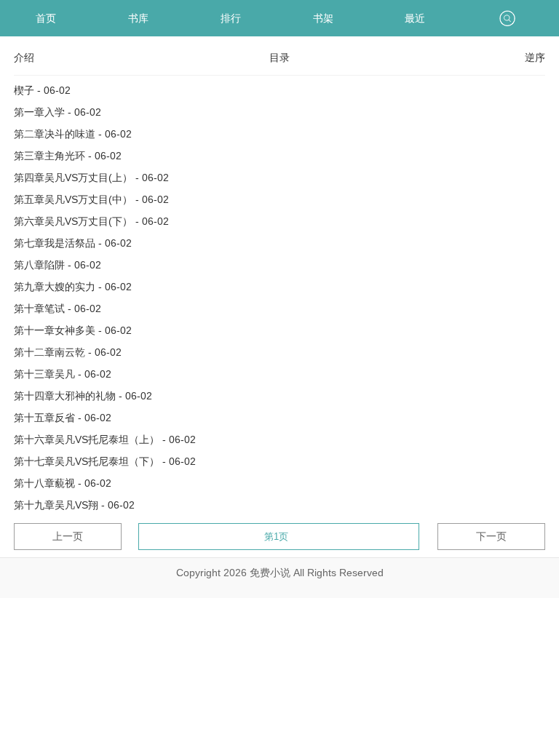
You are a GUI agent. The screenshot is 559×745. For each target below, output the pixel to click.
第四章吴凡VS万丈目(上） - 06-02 (91, 177)
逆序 (535, 57)
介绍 (24, 57)
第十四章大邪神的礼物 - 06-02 (83, 396)
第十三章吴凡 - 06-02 (62, 374)
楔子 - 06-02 (42, 90)
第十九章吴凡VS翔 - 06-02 (74, 505)
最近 (415, 18)
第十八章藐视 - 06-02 (62, 483)
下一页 (491, 536)
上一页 (67, 536)
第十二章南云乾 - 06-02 (68, 352)
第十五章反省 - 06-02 (62, 417)
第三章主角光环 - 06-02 (68, 156)
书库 (138, 18)
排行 (231, 18)
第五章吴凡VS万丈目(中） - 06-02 (91, 199)
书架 (323, 18)
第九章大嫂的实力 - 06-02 (73, 286)
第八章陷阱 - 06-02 (57, 265)
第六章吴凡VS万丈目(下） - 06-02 (91, 221)
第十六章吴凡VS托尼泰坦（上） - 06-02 (105, 439)
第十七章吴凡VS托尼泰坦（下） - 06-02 (105, 461)
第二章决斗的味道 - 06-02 (73, 134)
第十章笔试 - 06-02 (57, 308)
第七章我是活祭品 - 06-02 (73, 243)
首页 (46, 18)
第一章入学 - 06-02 (57, 112)
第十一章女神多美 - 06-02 (73, 330)
